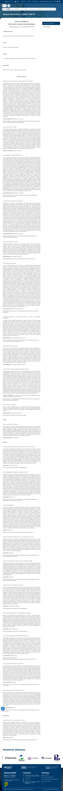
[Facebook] (53, 1)
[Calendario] (17, 2)
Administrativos (35, 1)
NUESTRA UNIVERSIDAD (15, 9)
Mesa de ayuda (46, 775)
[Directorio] (15, 2)
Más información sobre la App (9, 777)
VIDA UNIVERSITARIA (39, 9)
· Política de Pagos (56, 789)
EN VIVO (4, 5)
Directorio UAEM (28, 779)
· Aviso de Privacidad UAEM (47, 789)
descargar (46, 26)
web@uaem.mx (27, 783)
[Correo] (59, 1)
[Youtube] (57, 1)
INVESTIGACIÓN (32, 9)
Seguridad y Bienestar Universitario (46, 1)
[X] (55, 1)
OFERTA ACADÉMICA (24, 9)
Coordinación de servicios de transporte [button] (51, 779)
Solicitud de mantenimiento (48, 777)
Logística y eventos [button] (47, 781)
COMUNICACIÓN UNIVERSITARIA (50, 9)
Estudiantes (23, 1)
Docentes (29, 1)
